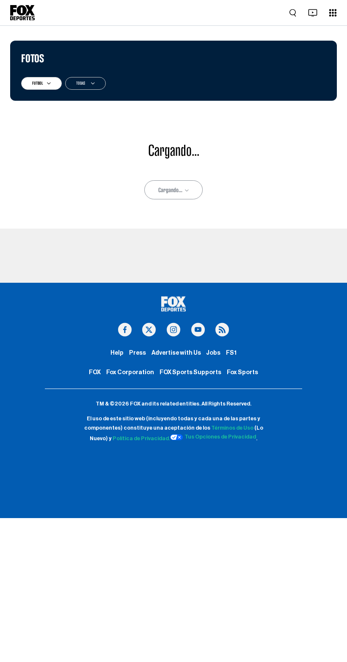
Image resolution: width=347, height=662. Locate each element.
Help (117, 353)
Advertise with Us (176, 353)
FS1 (231, 353)
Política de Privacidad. (141, 438)
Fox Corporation (130, 372)
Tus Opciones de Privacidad (220, 436)
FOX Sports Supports (190, 372)
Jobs (213, 353)
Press (137, 353)
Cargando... (170, 190)
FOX (95, 372)
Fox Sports (242, 372)
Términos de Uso (232, 427)
